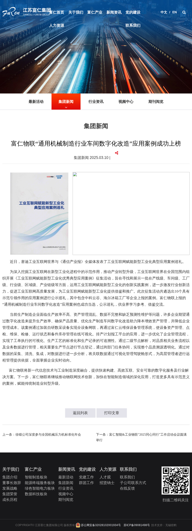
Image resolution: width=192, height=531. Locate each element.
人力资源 (56, 25)
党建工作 (86, 477)
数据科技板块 (36, 494)
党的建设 (133, 12)
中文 (164, 12)
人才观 (105, 477)
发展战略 (9, 488)
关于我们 (75, 12)
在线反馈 (127, 488)
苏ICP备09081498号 (137, 525)
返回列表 (80, 413)
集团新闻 (66, 102)
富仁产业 (94, 12)
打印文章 (111, 413)
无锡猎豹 (171, 525)
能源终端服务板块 (40, 483)
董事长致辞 (11, 483)
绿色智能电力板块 (40, 488)
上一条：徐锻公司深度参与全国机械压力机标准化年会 (41, 434)
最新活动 (36, 102)
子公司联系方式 (133, 483)
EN (174, 12)
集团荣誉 (9, 494)
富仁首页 (56, 12)
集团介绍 (9, 477)
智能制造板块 (36, 477)
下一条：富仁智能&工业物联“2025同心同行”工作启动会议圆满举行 (141, 437)
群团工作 (86, 483)
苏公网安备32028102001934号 (100, 525)
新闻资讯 (114, 12)
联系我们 (133, 25)
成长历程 (9, 500)
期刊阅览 (155, 102)
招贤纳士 (107, 483)
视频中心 (125, 102)
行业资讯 (96, 102)
